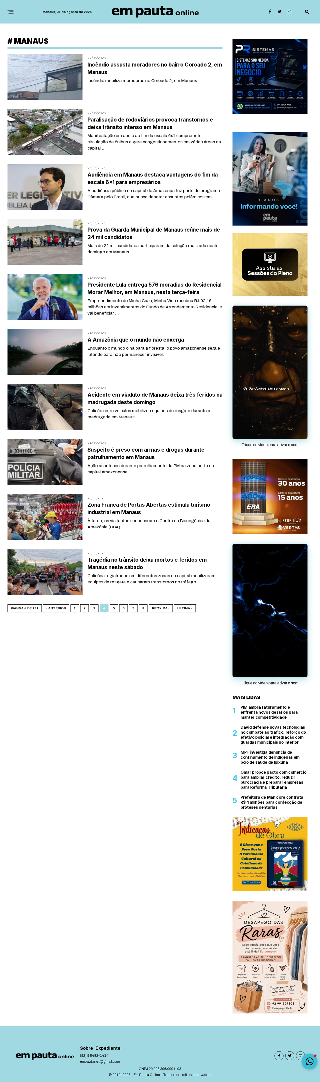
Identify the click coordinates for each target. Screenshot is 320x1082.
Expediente (108, 1048)
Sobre (86, 1048)
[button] (310, 1061)
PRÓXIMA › (161, 608)
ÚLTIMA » (184, 608)
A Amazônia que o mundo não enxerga (136, 340)
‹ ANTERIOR (56, 608)
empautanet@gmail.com (100, 1061)
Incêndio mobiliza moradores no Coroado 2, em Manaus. (143, 80)
